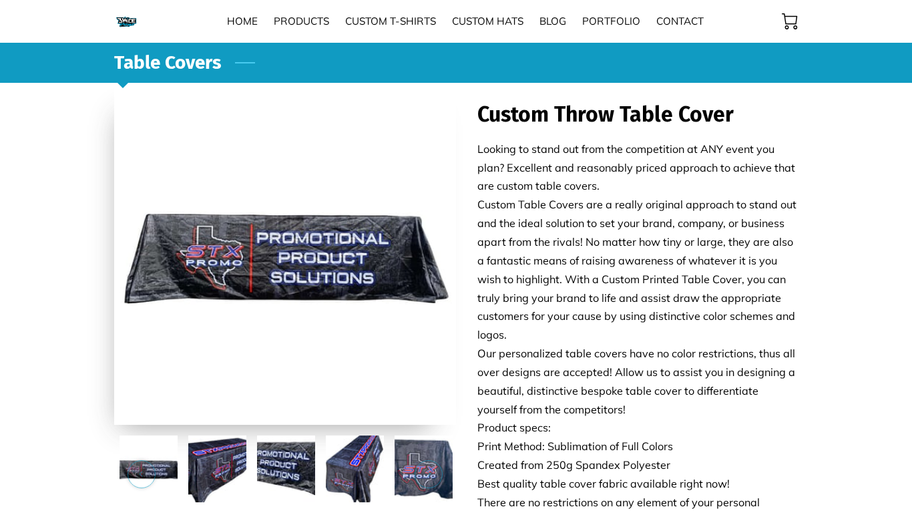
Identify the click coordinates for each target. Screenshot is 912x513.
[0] (790, 21)
